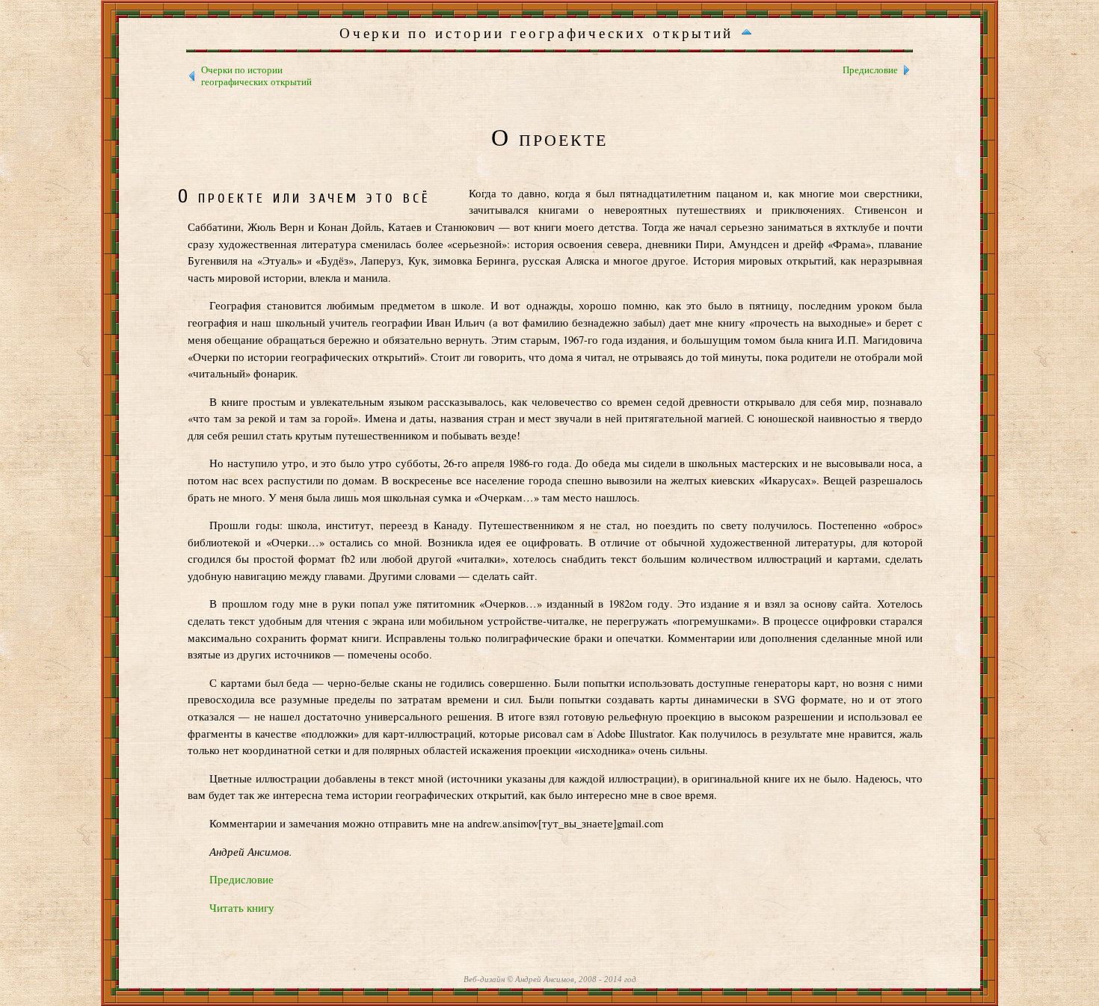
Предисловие (870, 69)
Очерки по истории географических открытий (256, 75)
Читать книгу (241, 908)
